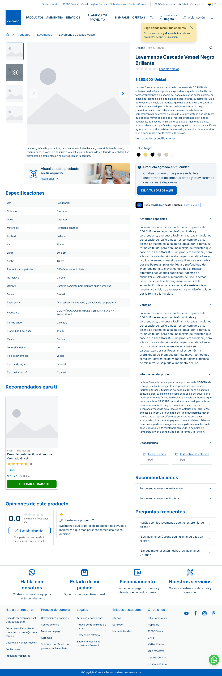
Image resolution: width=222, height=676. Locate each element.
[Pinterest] (213, 613)
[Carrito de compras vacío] (211, 17)
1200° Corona (156, 631)
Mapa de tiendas (121, 631)
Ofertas (138, 17)
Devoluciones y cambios (55, 617)
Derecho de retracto (88, 634)
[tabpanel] (15, 51)
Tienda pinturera (157, 664)
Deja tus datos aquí (157, 190)
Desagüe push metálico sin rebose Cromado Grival (29, 456)
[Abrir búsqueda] (151, 17)
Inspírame (122, 17)
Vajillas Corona (156, 644)
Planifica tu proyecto (97, 17)
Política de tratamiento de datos (91, 626)
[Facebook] (195, 613)
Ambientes (54, 17)
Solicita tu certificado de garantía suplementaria (55, 646)
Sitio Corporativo (157, 617)
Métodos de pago (51, 631)
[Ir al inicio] (13, 17)
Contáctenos (13, 649)
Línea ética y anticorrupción (21, 642)
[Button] (33, 93)
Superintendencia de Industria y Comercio (88, 643)
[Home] (8, 34)
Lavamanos (44, 34)
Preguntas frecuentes (18, 655)
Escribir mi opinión (32, 530)
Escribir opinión (169, 69)
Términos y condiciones (90, 617)
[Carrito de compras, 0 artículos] (211, 17)
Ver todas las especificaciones (155, 138)
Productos (35, 17)
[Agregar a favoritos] (210, 47)
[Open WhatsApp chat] (214, 660)
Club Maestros (156, 650)
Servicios (73, 17)
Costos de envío (50, 624)
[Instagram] (204, 613)
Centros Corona (157, 657)
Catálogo (117, 624)
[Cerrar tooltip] (192, 28)
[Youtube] (186, 613)
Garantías (46, 637)
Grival (151, 637)
